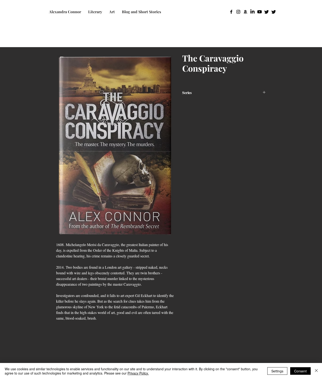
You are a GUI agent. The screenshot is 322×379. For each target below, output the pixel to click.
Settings (277, 371)
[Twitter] (266, 11)
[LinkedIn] (252, 11)
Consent (300, 371)
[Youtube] (259, 11)
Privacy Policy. (138, 373)
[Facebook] (231, 11)
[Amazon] (245, 11)
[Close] (316, 371)
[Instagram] (238, 11)
